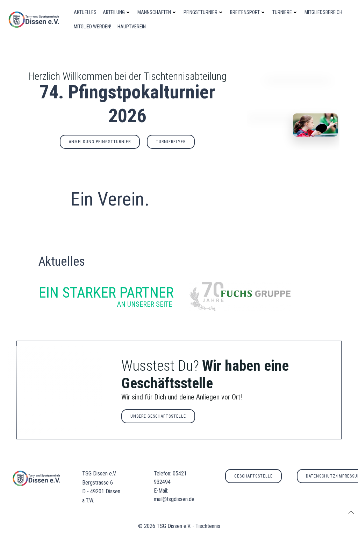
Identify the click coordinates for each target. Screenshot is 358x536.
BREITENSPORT (245, 12)
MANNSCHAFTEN (154, 12)
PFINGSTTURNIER (200, 12)
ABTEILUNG (114, 12)
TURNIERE (282, 12)
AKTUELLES (85, 12)
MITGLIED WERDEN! (92, 26)
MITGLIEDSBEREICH (323, 12)
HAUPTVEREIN (131, 26)
